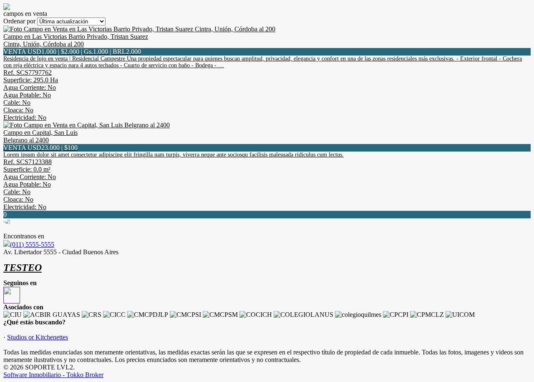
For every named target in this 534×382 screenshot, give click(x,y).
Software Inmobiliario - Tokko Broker (53, 374)
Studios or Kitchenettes (37, 337)
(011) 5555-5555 (32, 244)
